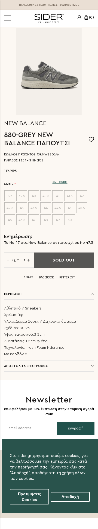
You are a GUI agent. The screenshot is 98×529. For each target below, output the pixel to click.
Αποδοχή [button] (70, 497)
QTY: (15, 260)
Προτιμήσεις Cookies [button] (29, 497)
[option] (49, 71)
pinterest (67, 277)
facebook (46, 277)
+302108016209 (68, 5)
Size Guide (60, 182)
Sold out (64, 260)
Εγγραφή (76, 428)
